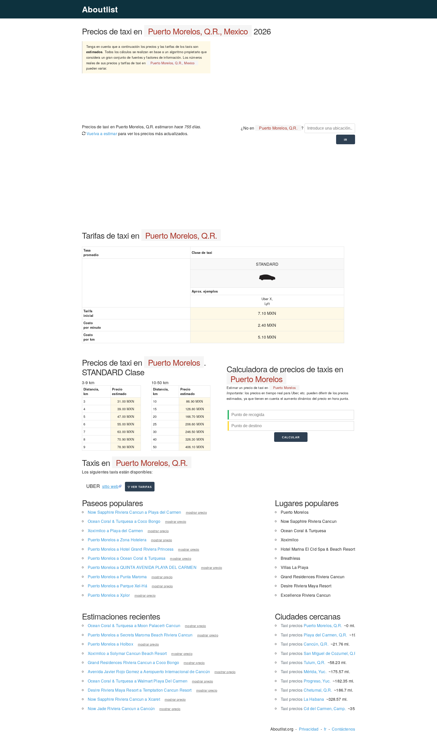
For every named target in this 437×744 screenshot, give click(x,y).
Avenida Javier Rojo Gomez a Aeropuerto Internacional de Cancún (149, 671)
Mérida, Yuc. (303, 671)
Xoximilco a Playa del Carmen (115, 530)
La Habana (302, 699)
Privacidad (309, 729)
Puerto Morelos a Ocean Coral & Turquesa (126, 558)
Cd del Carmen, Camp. (313, 708)
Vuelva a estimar (101, 133)
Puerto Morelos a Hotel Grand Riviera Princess (130, 549)
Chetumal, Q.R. (306, 690)
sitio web (110, 486)
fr (325, 729)
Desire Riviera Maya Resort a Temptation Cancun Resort (139, 690)
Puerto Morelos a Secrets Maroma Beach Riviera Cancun (140, 635)
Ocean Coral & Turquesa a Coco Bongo (124, 521)
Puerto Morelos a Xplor (109, 595)
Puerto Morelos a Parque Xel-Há (117, 586)
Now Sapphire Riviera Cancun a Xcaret (124, 699)
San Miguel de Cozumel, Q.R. (319, 653)
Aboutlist (100, 9)
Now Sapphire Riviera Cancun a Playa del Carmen (134, 512)
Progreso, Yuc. (306, 681)
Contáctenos (343, 729)
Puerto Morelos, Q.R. (311, 625)
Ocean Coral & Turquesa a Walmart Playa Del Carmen (137, 681)
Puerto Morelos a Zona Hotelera (117, 540)
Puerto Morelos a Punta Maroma (117, 577)
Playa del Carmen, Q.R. (314, 635)
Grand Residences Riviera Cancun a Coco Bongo (133, 662)
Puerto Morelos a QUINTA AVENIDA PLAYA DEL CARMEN (142, 567)
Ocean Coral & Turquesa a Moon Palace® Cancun (134, 625)
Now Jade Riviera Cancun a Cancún (121, 708)
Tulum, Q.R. (303, 662)
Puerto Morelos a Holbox (110, 644)
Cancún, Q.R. (305, 644)
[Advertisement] (289, 79)
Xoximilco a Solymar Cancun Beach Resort (127, 653)
